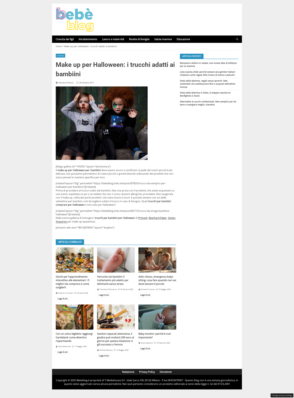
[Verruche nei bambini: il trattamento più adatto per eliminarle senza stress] (116, 260)
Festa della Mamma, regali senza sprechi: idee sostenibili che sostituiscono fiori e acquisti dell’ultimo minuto (207, 83)
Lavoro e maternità (113, 39)
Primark (142, 218)
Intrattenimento (88, 39)
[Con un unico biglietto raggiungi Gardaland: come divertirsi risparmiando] (74, 317)
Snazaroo (61, 221)
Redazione (128, 372)
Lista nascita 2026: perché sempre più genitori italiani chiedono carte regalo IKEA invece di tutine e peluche (207, 73)
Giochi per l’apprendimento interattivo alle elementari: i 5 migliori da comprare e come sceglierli (72, 282)
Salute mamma (163, 39)
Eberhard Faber (158, 218)
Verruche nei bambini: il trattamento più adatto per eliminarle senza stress (112, 280)
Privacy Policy (147, 372)
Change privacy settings (282, 395)
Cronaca (60, 55)
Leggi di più (62, 298)
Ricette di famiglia (139, 39)
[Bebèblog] (75, 19)
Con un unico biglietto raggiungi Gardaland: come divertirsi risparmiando (74, 337)
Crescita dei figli (65, 39)
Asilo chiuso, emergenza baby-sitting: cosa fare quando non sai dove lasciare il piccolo (157, 280)
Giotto (171, 218)
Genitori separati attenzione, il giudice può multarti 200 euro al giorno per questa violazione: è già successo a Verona (115, 339)
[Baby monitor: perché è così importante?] (157, 317)
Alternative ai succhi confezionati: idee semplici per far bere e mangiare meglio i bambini (208, 103)
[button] (237, 39)
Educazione (183, 39)
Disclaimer (166, 372)
